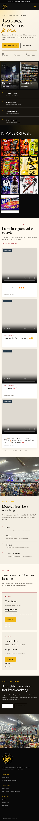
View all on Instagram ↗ (9, 243)
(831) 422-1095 (11, 650)
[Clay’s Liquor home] (5, 6)
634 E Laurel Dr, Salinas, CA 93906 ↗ (11, 791)
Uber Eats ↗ (8, 626)
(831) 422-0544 (11, 610)
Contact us (7, 705)
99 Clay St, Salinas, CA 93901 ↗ (10, 780)
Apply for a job (5, 802)
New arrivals (27, 45)
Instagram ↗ (5, 807)
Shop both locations (10, 45)
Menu (35, 6)
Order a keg (5, 805)
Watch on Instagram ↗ (9, 294)
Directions (10, 619)
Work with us (20, 705)
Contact (4, 799)
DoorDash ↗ (8, 624)
